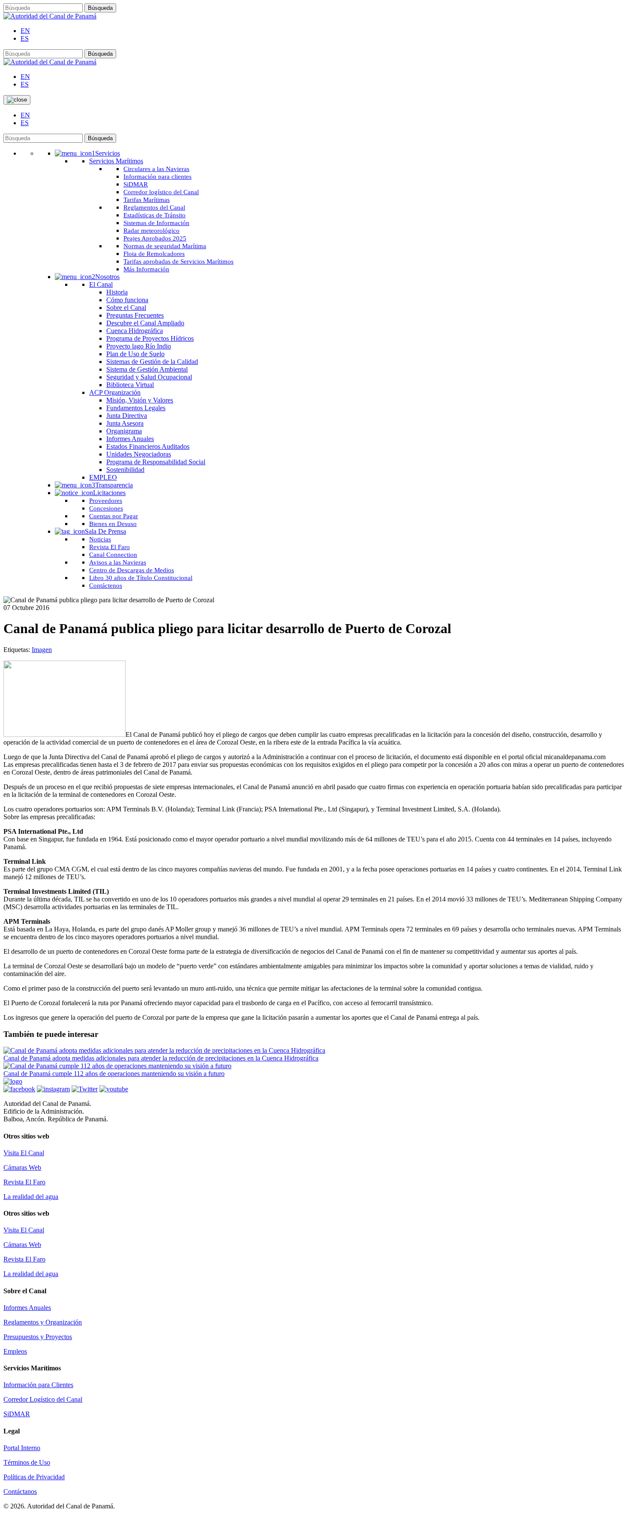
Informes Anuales (27, 1307)
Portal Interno (21, 1447)
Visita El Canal (23, 1153)
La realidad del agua (30, 1196)
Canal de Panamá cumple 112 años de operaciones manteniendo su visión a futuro (114, 1073)
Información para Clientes (38, 1384)
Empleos (15, 1351)
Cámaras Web (22, 1167)
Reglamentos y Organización (42, 1322)
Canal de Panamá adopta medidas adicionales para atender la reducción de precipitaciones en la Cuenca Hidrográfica (160, 1058)
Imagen (42, 649)
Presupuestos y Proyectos (37, 1336)
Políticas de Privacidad (34, 1477)
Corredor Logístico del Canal (42, 1399)
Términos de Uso (26, 1462)
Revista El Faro (24, 1182)
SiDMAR (16, 1414)
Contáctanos (20, 1491)
